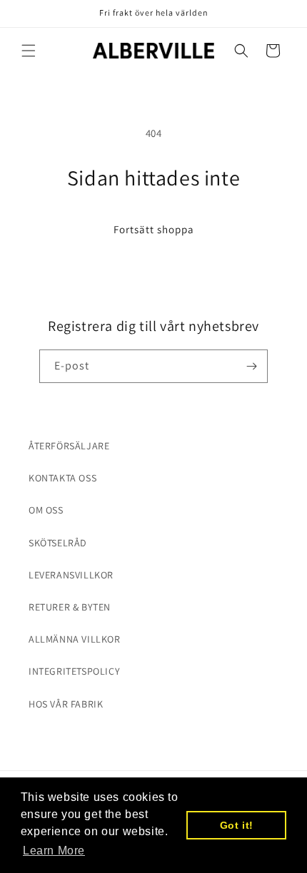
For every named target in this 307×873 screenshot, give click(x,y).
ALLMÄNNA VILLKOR (75, 639)
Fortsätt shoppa (154, 229)
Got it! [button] (236, 825)
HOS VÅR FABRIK (66, 704)
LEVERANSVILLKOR (71, 574)
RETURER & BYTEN (70, 607)
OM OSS (46, 510)
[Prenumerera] (251, 366)
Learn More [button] (54, 850)
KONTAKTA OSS (62, 477)
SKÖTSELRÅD (58, 542)
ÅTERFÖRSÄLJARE (69, 445)
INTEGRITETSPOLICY (74, 671)
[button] (28, 50)
